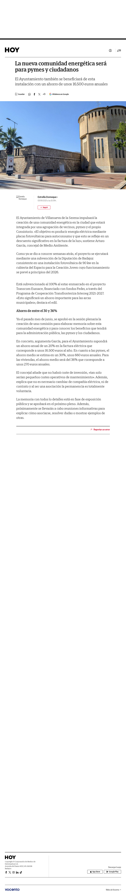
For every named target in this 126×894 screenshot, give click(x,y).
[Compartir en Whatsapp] (29, 94)
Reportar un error (102, 429)
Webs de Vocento (112, 890)
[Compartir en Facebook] (34, 94)
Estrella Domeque (47, 197)
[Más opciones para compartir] (44, 94)
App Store (96, 872)
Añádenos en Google (60, 94)
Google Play (113, 872)
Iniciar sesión (110, 50)
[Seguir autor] (44, 207)
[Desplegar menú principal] (119, 50)
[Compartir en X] (39, 94)
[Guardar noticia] (20, 94)
